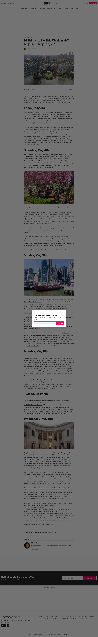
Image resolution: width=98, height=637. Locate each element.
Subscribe (60, 323)
